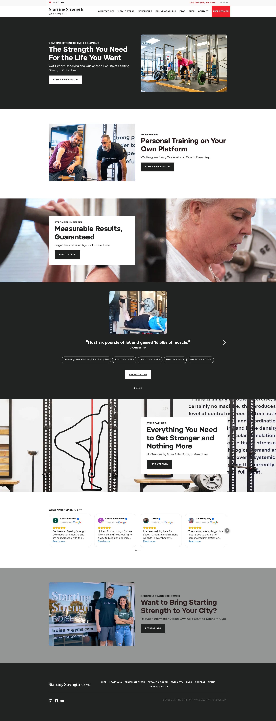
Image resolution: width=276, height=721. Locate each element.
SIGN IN (224, 3)
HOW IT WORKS (126, 11)
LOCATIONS (58, 3)
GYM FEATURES (106, 11)
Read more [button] (59, 541)
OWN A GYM (177, 682)
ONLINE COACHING (166, 11)
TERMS (211, 682)
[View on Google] (55, 520)
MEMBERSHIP (145, 11)
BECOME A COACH (158, 682)
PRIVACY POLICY (159, 687)
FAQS (182, 11)
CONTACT (203, 11)
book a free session (65, 80)
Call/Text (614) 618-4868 (202, 3)
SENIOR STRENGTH (135, 682)
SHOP (192, 11)
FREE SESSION (221, 11)
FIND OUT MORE (159, 464)
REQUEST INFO (153, 628)
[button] (224, 342)
